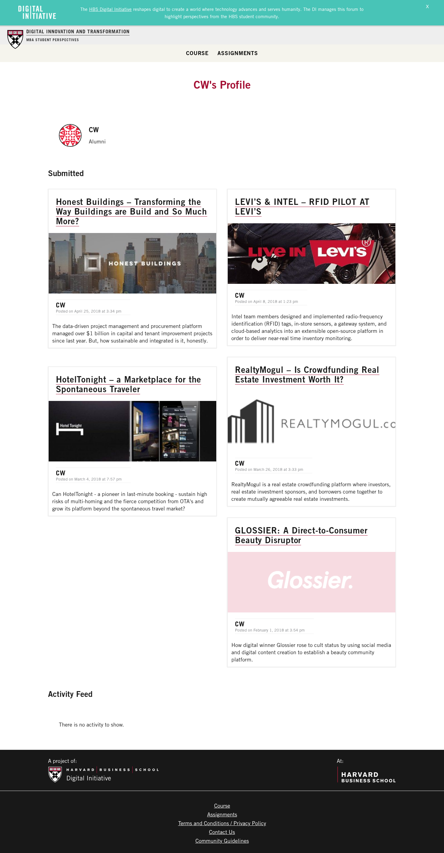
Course (197, 53)
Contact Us (222, 831)
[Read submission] (132, 268)
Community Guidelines (222, 840)
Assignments (237, 53)
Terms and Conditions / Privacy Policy (222, 823)
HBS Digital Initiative (110, 9)
